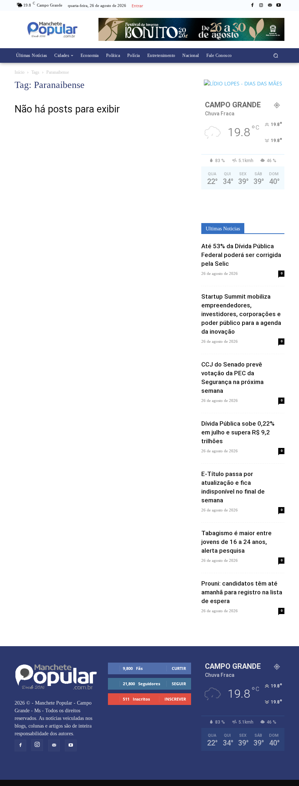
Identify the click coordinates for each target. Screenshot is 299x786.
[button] (276, 55)
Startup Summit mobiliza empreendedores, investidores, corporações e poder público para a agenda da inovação (241, 314)
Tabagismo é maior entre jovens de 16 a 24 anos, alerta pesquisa (236, 541)
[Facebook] (252, 5)
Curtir (179, 668)
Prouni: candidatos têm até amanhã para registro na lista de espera (241, 592)
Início (19, 72)
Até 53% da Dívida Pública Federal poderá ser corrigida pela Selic (241, 254)
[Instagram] (261, 5)
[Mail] (269, 5)
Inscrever (175, 699)
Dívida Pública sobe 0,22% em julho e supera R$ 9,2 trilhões (238, 432)
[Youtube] (278, 5)
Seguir (179, 683)
